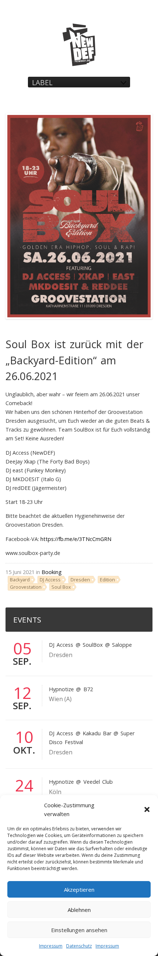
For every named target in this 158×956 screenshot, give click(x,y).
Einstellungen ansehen (79, 930)
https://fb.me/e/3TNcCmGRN (75, 538)
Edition (107, 579)
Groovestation (26, 587)
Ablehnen (79, 909)
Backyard (20, 579)
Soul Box (61, 587)
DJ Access (50, 579)
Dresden (80, 579)
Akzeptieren (79, 889)
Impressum (50, 946)
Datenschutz (79, 946)
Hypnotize (61, 689)
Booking (52, 572)
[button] (147, 809)
